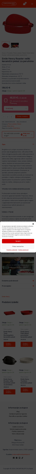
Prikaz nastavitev (18, 246)
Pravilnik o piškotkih (12, 250)
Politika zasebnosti (23, 250)
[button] (33, 224)
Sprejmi (18, 241)
